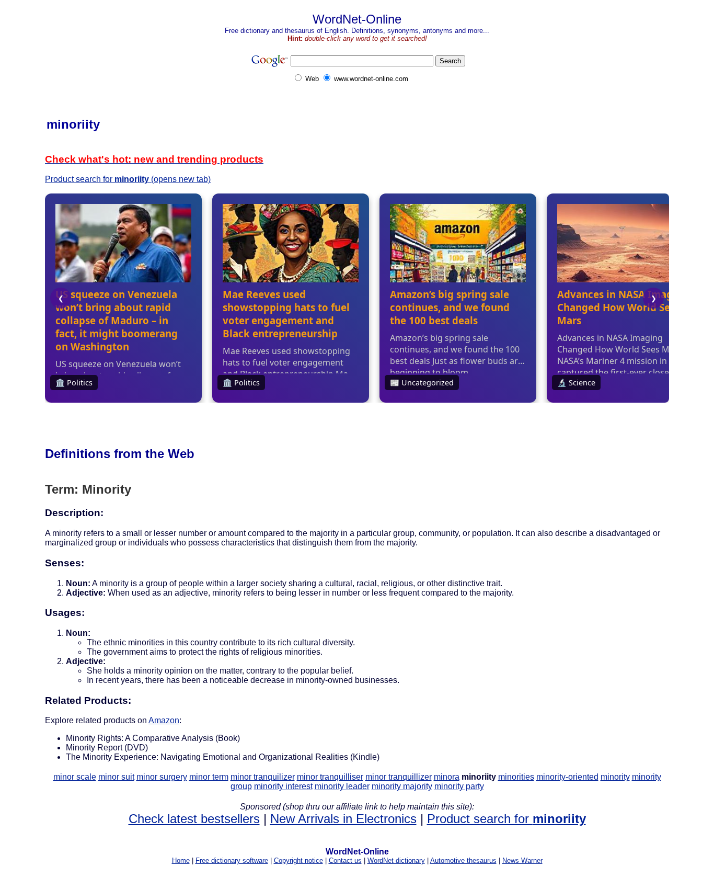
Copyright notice (298, 860)
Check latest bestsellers (194, 819)
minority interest (283, 786)
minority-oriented (567, 776)
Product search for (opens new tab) (128, 179)
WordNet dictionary (396, 860)
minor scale (74, 776)
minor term (208, 776)
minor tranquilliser (330, 776)
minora (446, 776)
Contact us (345, 860)
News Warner (522, 860)
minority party (459, 786)
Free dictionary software (231, 860)
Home (181, 860)
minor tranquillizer (398, 776)
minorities (516, 776)
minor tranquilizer (263, 776)
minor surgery (161, 776)
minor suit (116, 776)
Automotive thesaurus (463, 860)
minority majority (402, 786)
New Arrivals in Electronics (343, 819)
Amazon (163, 720)
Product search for (506, 819)
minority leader (342, 786)
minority (615, 776)
